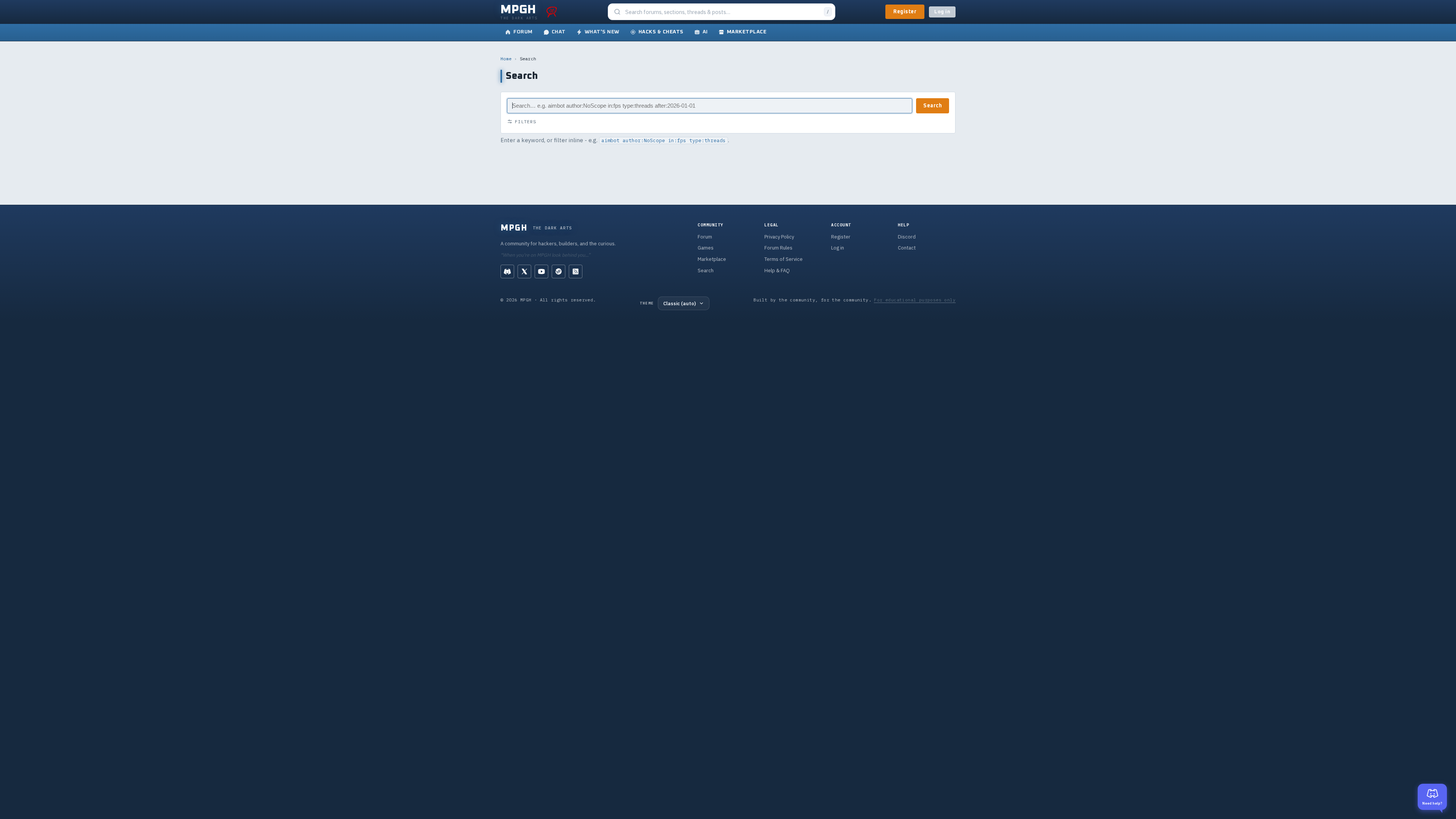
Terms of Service (783, 259)
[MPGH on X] (524, 271)
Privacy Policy (779, 237)
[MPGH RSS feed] (575, 271)
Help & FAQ (777, 270)
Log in (942, 11)
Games (706, 248)
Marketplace (712, 259)
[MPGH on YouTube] (541, 271)
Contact (907, 248)
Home (505, 58)
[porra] (551, 11)
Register (904, 11)
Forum (705, 237)
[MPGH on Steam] (558, 271)
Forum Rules (778, 248)
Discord (907, 237)
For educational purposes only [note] (915, 300)
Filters (525, 121)
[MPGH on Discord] (507, 271)
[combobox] (722, 12)
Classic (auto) (679, 303)
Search (932, 105)
